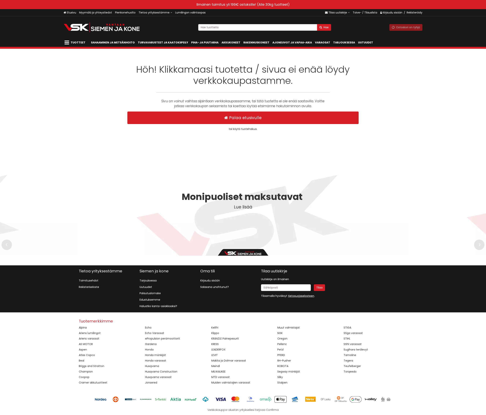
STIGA (347, 327)
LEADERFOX (218, 349)
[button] (301, 296)
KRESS (215, 344)
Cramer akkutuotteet (93, 382)
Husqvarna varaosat (158, 377)
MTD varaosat (220, 377)
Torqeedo (350, 371)
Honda (149, 349)
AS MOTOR (86, 344)
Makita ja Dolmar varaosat (228, 360)
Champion (86, 371)
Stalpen (282, 382)
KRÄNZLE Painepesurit (225, 338)
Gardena (151, 344)
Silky (280, 377)
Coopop (84, 377)
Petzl (280, 349)
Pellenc (282, 344)
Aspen (83, 349)
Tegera (348, 360)
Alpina (83, 327)
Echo (148, 327)
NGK (280, 333)
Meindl (215, 366)
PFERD (281, 355)
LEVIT (214, 355)
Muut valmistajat (288, 327)
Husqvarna (152, 366)
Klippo (215, 333)
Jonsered (151, 382)
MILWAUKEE (218, 371)
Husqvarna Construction (161, 371)
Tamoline (350, 355)
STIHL (347, 338)
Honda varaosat (155, 360)
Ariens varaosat (89, 338)
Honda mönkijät (155, 355)
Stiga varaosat (353, 333)
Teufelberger (352, 366)
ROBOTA (282, 366)
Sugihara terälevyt (356, 349)
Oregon (282, 338)
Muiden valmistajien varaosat (230, 382)
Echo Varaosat (154, 333)
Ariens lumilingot (90, 333)
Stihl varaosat (353, 344)
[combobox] (264, 27)
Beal (81, 360)
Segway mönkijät (288, 371)
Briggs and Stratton (91, 366)
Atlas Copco (87, 355)
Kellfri (214, 327)
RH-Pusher (284, 360)
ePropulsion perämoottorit (162, 338)
